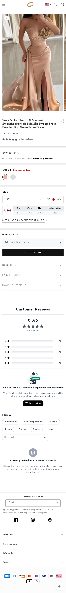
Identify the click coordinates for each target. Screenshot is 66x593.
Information (8, 553)
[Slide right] (39, 116)
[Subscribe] (57, 503)
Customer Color (13, 177)
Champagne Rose (5, 177)
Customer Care (10, 544)
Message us (10, 235)
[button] (3, 4)
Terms (6, 563)
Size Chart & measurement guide (23, 220)
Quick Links (8, 535)
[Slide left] (27, 116)
